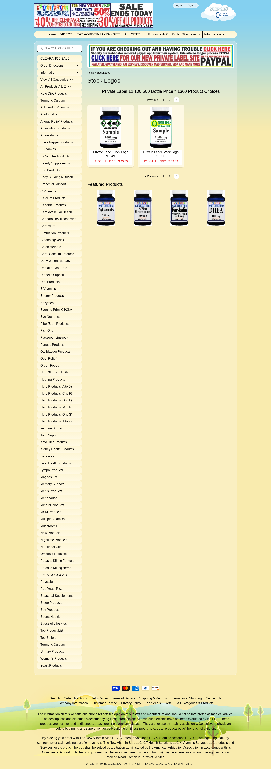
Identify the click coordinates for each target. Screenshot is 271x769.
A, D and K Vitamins (54, 107)
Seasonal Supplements (56, 595)
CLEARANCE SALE (55, 58)
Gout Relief (48, 358)
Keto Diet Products (53, 93)
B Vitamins (48, 149)
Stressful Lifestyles (53, 623)
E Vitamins (48, 288)
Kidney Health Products (57, 449)
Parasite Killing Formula (57, 560)
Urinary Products (52, 651)
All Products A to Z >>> (56, 86)
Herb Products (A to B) (56, 386)
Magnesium (48, 477)
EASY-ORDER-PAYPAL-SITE (98, 34)
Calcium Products (52, 198)
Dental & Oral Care (53, 268)
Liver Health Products (55, 463)
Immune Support (52, 428)
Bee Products (50, 170)
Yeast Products (51, 665)
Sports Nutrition (51, 616)
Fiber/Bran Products (54, 323)
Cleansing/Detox (52, 240)
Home (51, 34)
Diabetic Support (52, 275)
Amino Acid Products (55, 128)
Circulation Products (54, 233)
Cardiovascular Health (56, 212)
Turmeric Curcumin (53, 100)
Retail (169, 703)
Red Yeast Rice (51, 588)
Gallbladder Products (55, 351)
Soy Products (49, 609)
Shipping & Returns (153, 698)
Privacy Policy (131, 703)
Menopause (48, 498)
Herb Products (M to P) (56, 407)
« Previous (151, 99)
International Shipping (186, 698)
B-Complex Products (55, 156)
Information (212, 34)
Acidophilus (48, 114)
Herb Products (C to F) (56, 393)
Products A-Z (158, 34)
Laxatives (47, 456)
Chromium (47, 226)
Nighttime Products (53, 540)
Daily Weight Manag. (55, 260)
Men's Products (51, 491)
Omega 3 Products (53, 553)
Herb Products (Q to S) (56, 414)
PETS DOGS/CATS (54, 575)
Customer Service (104, 703)
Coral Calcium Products (57, 254)
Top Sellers (48, 637)
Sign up (192, 5)
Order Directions (184, 34)
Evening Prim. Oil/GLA (56, 309)
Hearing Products (52, 379)
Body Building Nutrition (56, 177)
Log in (178, 5)
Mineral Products (52, 505)
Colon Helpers (50, 247)
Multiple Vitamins (52, 519)
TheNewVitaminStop (113, 764)
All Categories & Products (195, 703)
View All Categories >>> (57, 79)
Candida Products (53, 205)
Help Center (99, 698)
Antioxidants (49, 135)
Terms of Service (123, 698)
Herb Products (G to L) (56, 400)
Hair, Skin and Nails (54, 372)
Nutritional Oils (50, 547)
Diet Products (50, 281)
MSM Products (50, 512)
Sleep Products (51, 602)
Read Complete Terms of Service (141, 757)
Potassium (47, 581)
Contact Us (213, 698)
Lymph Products (51, 470)
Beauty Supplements (55, 163)
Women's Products (53, 658)
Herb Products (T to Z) (56, 421)
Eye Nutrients (50, 316)
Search (55, 698)
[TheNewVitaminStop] (93, 25)
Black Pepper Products (56, 142)
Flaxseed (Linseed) (54, 337)
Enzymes (47, 303)
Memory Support (52, 484)
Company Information (73, 703)
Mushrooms (48, 526)
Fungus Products (52, 344)
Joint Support (49, 435)
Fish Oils (46, 330)
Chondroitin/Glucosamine (58, 219)
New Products (50, 533)
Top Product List (51, 630)
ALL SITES (132, 34)
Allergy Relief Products (56, 121)
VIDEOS (66, 34)
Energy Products (52, 295)
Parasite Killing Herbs (55, 568)
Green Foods (49, 365)
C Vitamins (48, 191)
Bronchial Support (53, 184)
